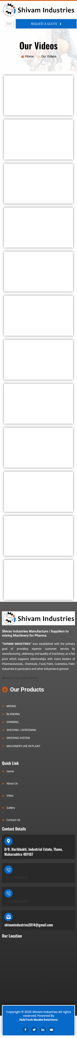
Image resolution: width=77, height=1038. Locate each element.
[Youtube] (51, 1030)
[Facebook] (25, 1030)
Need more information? (22, 678)
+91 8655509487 (16, 901)
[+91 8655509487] (8, 893)
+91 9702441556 (16, 877)
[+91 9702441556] (8, 869)
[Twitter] (34, 1030)
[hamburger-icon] (9, 24)
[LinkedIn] (43, 1030)
